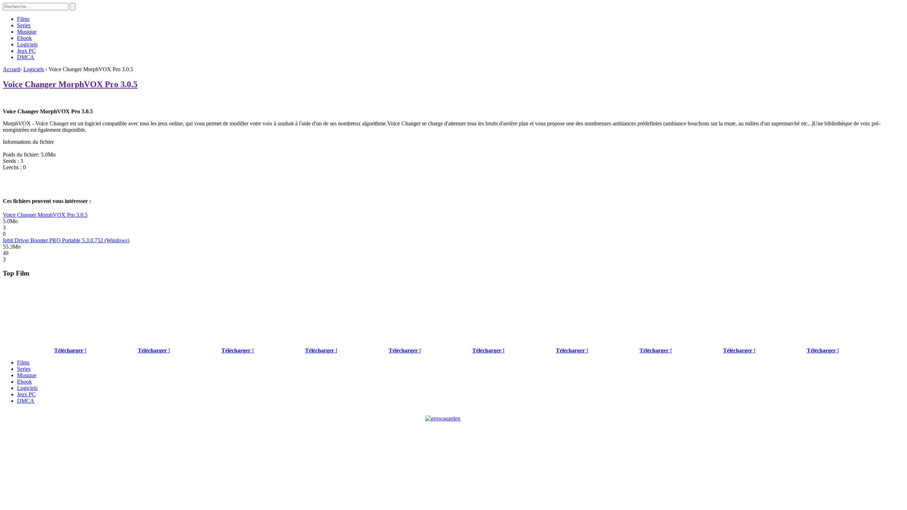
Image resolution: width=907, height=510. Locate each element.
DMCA (25, 57)
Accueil (11, 69)
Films (23, 19)
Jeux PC (26, 51)
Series (23, 25)
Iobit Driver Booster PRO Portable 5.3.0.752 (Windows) (66, 240)
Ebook (24, 38)
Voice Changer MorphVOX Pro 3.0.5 (70, 84)
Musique (26, 32)
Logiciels (27, 44)
